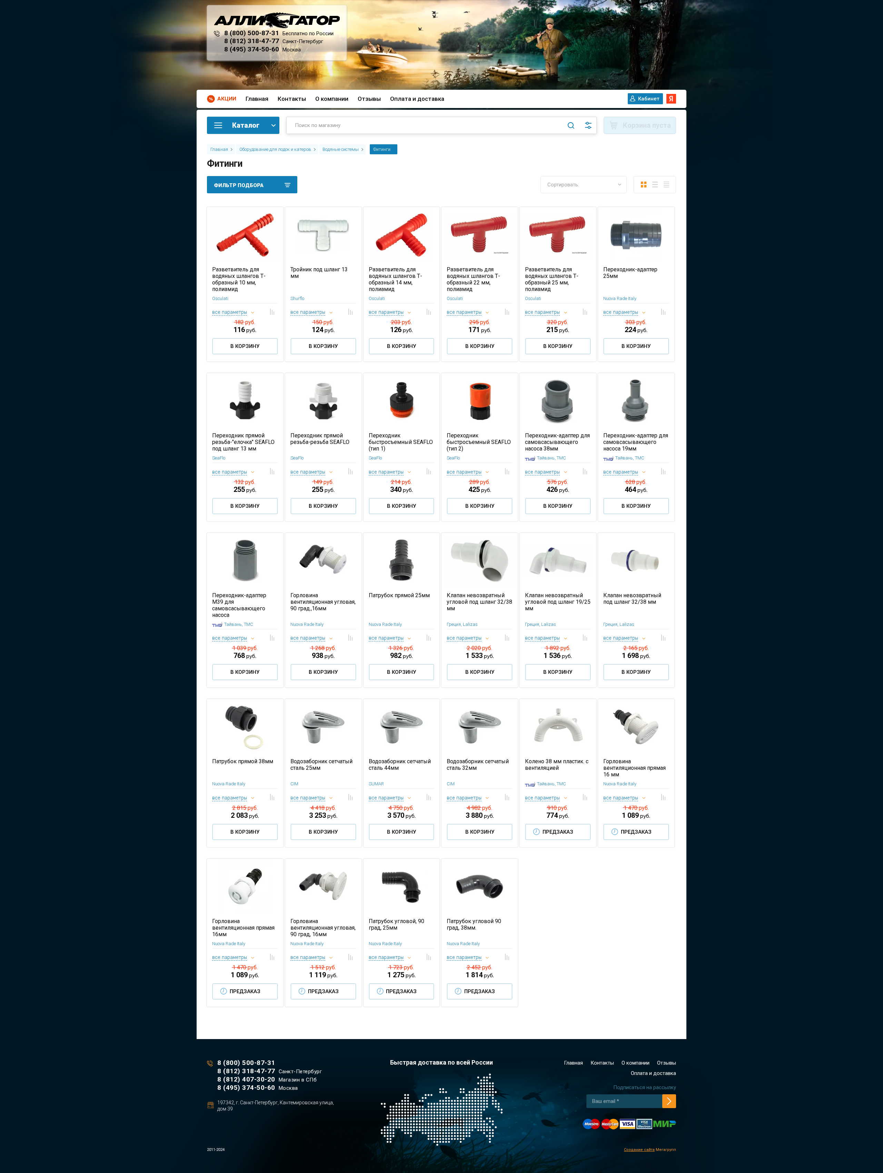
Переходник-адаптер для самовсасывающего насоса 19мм (635, 442)
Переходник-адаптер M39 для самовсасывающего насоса (239, 605)
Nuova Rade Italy (619, 298)
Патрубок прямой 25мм (399, 595)
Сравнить (272, 312)
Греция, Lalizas (462, 624)
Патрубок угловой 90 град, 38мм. (474, 924)
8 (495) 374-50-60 (251, 49)
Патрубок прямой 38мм (242, 761)
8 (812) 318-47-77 (251, 41)
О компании (331, 98)
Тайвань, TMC (551, 458)
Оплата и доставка (417, 98)
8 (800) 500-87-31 (251, 33)
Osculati (220, 298)
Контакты (292, 98)
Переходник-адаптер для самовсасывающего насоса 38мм (557, 442)
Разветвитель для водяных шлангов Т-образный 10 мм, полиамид (239, 279)
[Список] (654, 184)
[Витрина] (643, 184)
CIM (294, 783)
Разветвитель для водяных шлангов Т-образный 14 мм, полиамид (395, 279)
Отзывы (369, 98)
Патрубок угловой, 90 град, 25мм (396, 924)
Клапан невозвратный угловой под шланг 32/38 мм (479, 602)
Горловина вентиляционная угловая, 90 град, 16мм (323, 928)
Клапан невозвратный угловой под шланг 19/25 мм (558, 602)
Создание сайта (639, 1149)
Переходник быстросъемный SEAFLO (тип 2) (479, 442)
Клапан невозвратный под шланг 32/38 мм (632, 598)
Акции (226, 99)
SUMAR (376, 783)
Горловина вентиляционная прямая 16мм (243, 928)
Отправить (669, 1101)
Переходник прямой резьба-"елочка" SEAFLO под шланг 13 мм (243, 442)
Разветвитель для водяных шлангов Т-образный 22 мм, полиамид (473, 279)
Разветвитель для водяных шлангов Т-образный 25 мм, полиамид (551, 279)
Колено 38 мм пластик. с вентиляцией (556, 764)
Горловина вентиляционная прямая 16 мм (634, 768)
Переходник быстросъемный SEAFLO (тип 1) (401, 442)
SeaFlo (218, 458)
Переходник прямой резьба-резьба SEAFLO (319, 438)
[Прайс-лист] (666, 184)
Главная (257, 98)
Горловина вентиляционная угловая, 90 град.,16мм (323, 602)
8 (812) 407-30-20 (246, 1079)
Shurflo (297, 298)
